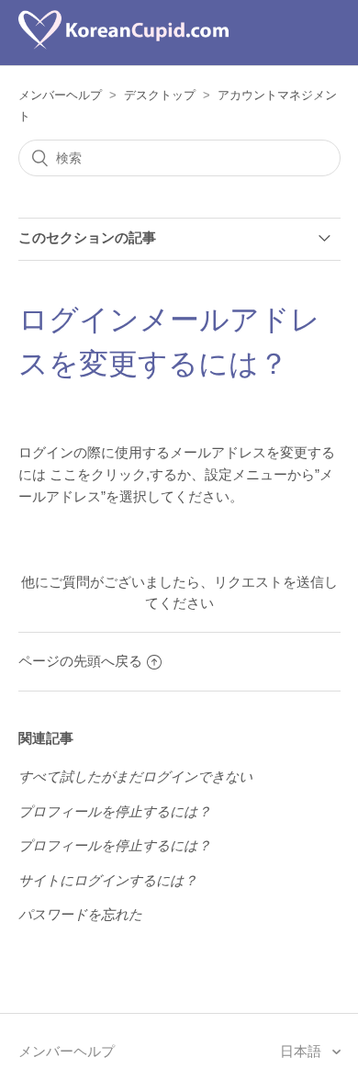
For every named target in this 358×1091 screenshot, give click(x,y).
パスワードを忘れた (80, 914)
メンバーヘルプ (60, 95)
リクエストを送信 (269, 582)
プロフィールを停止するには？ (114, 811)
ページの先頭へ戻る (80, 661)
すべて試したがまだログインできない (135, 776)
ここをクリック (98, 474)
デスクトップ (160, 95)
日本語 (302, 1051)
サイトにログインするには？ (107, 880)
